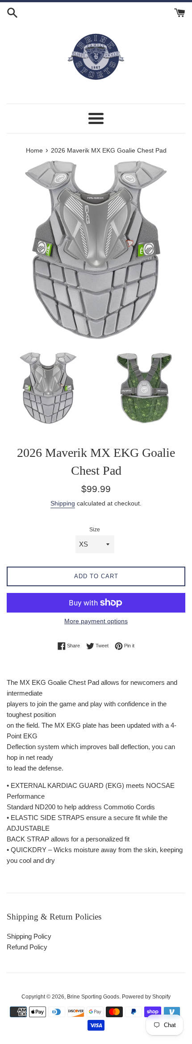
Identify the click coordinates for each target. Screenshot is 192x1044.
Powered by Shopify (146, 997)
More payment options (96, 621)
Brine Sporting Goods (93, 997)
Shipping (62, 503)
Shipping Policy (29, 936)
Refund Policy (27, 947)
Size (94, 529)
